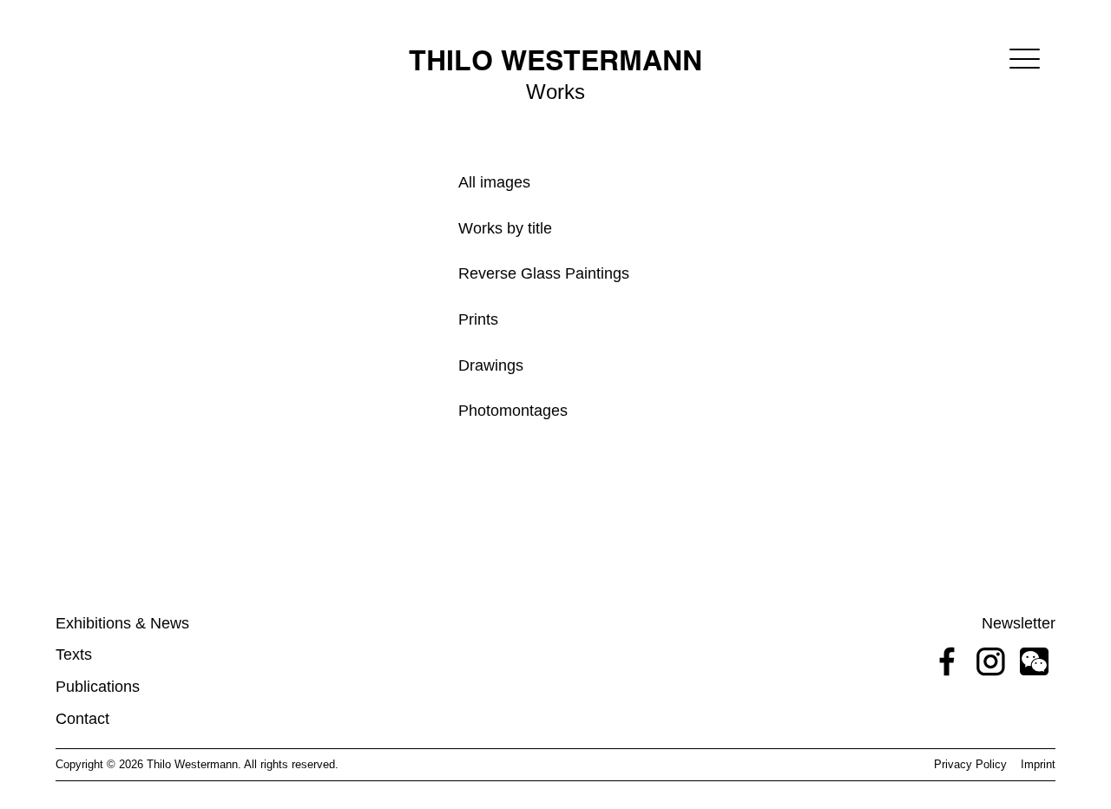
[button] (1024, 58)
